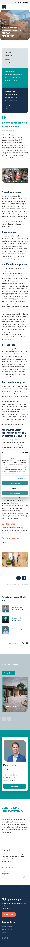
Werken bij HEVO (7, 926)
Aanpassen (14, 488)
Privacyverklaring (7, 929)
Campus (7, 543)
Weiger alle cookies (15, 493)
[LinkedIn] (27, 643)
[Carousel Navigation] (21, 578)
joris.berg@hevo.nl (9, 780)
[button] (7, 106)
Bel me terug (14, 786)
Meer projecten (8, 673)
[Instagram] (5, 938)
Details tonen (21, 478)
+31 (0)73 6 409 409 (7, 868)
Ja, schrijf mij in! (8, 914)
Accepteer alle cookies (15, 483)
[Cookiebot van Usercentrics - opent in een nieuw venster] (21, 453)
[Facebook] (23, 643)
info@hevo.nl (6, 873)
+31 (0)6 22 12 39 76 (9, 777)
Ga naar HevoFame (23, 2)
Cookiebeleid (5, 932)
